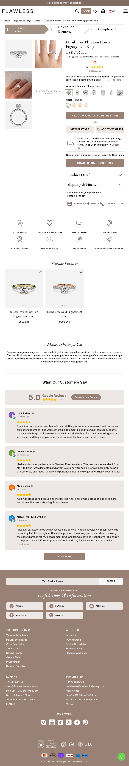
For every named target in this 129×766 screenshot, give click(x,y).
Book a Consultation (76, 644)
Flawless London (74, 648)
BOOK (86, 11)
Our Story (71, 635)
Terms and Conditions (17, 635)
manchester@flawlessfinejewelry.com (85, 686)
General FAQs (13, 657)
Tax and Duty (13, 648)
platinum (48, 21)
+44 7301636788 (75, 682)
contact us (75, 3)
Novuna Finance (14, 653)
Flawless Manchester (76, 653)
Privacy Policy (13, 662)
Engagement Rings (22, 21)
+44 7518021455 (14, 682)
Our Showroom (73, 640)
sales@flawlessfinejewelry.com (22, 686)
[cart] (103, 11)
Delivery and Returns (16, 640)
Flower (37, 21)
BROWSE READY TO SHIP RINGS (95, 163)
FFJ (87, 761)
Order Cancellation (15, 644)
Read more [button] (23, 544)
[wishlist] (96, 11)
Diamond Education (16, 666)
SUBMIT (111, 581)
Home (7, 21)
